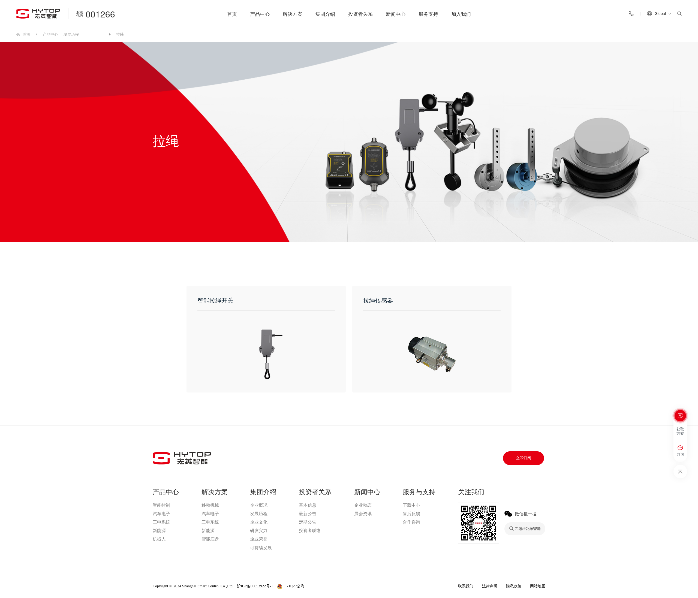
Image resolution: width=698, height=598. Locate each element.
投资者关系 (360, 13)
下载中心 (411, 505)
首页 (232, 13)
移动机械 (210, 505)
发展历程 (71, 34)
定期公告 (307, 522)
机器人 (159, 539)
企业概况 (258, 505)
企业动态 (363, 505)
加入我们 (461, 13)
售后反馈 (411, 513)
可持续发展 (261, 547)
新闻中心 (395, 13)
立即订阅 (523, 458)
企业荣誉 (258, 539)
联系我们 (465, 586)
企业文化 (258, 522)
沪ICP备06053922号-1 (255, 586)
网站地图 (537, 586)
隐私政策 (513, 586)
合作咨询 (411, 522)
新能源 (159, 530)
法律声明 (489, 586)
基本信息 (307, 505)
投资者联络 (310, 530)
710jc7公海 (94, 35)
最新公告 (307, 513)
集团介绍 (325, 13)
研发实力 (258, 530)
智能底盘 (210, 539)
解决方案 (292, 13)
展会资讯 (363, 513)
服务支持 (428, 13)
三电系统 (161, 522)
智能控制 (161, 505)
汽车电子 (161, 513)
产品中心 (260, 13)
